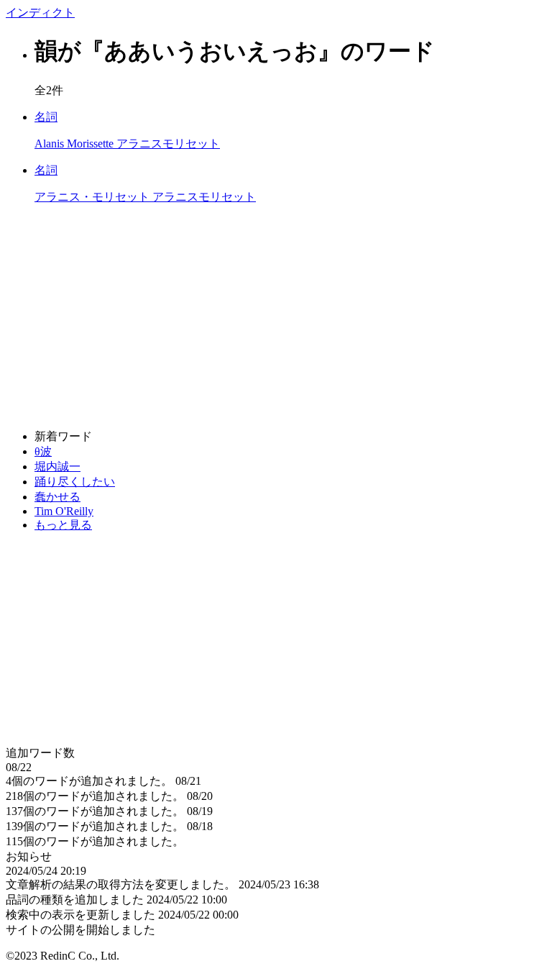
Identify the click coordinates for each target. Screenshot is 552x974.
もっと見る (63, 525)
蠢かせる (57, 497)
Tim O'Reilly (63, 511)
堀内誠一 (57, 466)
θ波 (43, 451)
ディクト (40, 12)
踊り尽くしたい (74, 481)
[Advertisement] (276, 317)
